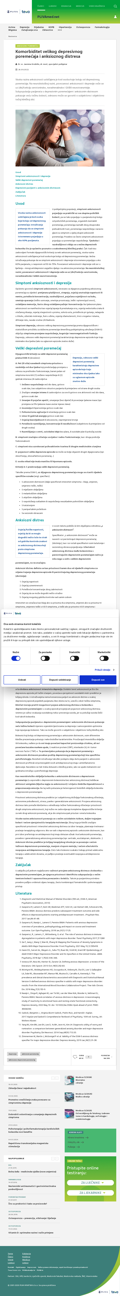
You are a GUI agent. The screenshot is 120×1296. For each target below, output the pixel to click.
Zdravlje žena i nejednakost (22, 1088)
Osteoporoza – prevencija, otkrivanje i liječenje (32, 1218)
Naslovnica (12, 36)
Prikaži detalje (102, 669)
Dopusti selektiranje (60, 679)
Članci (40, 6)
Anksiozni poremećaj (27, 46)
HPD (21, 1276)
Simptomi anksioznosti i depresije (32, 176)
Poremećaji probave (17, 1197)
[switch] (45, 658)
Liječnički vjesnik (39, 1276)
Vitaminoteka (91, 1276)
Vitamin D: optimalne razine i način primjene (30, 1232)
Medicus (80, 6)
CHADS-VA (73, 1142)
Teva (10, 1270)
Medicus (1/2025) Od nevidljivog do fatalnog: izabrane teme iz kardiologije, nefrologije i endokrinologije (93, 1114)
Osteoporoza (14, 1212)
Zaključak (20, 192)
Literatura (20, 195)
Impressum (31, 1267)
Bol (10, 1165)
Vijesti (10, 1259)
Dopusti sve (98, 679)
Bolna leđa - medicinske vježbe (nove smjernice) (32, 1171)
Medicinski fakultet (55, 1276)
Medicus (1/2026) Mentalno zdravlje (84, 1080)
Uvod (18, 172)
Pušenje (71, 1147)
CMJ (17, 1276)
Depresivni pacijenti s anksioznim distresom (37, 188)
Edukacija (66, 6)
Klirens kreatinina (76, 1137)
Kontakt (11, 1267)
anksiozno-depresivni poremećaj (22, 1060)
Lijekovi (53, 6)
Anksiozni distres (24, 184)
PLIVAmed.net (48, 17)
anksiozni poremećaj (30, 1054)
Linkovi (25, 1263)
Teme (10, 1253)
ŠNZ (83, 1276)
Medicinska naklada (72, 1276)
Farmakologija (14, 1180)
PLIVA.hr (40, 1270)
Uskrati (22, 679)
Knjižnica (26, 1257)
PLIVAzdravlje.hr (28, 1270)
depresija (12, 1054)
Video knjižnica (97, 6)
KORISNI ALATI (75, 1132)
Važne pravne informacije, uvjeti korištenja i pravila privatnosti (63, 1267)
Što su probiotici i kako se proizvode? (27, 1203)
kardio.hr (27, 1276)
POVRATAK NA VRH (105, 1056)
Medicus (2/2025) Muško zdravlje (84, 1095)
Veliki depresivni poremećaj (29, 180)
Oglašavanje (21, 1267)
